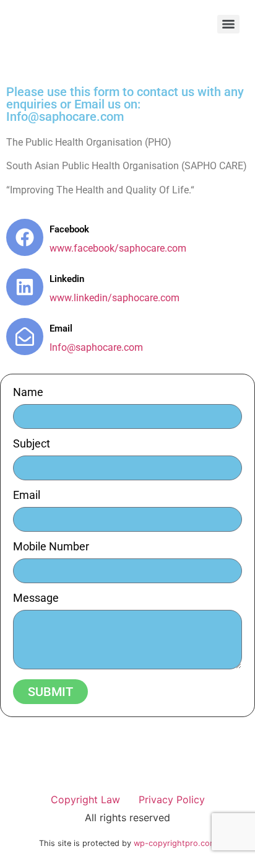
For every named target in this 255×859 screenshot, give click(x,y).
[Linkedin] (24, 287)
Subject (31, 444)
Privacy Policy (172, 799)
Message (36, 598)
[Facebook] (24, 237)
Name (28, 393)
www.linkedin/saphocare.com (114, 298)
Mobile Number (51, 547)
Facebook (69, 229)
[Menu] (228, 24)
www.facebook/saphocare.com (118, 248)
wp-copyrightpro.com (175, 843)
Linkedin (67, 278)
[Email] (24, 336)
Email (61, 328)
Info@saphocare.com (96, 347)
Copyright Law (85, 799)
